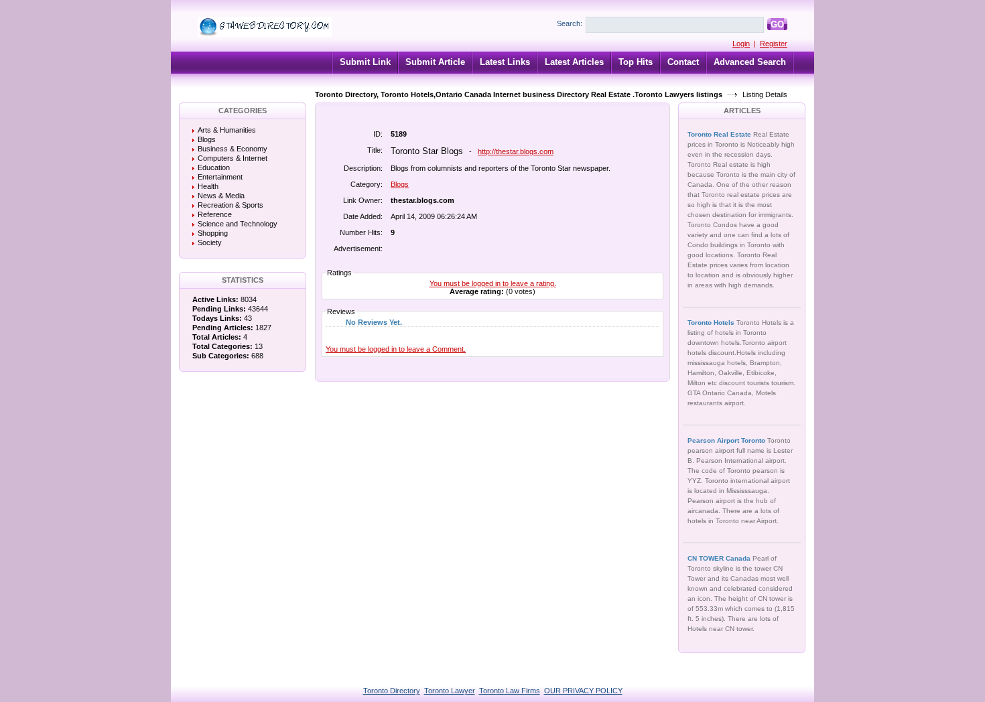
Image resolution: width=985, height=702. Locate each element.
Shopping (213, 233)
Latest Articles (574, 62)
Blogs (207, 139)
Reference (215, 214)
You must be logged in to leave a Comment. (396, 349)
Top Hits (635, 62)
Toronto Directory (391, 691)
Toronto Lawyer (449, 691)
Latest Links (505, 62)
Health (208, 186)
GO (777, 24)
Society (210, 242)
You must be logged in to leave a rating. (493, 283)
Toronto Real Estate (720, 134)
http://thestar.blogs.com (515, 151)
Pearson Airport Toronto (727, 440)
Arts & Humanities (227, 130)
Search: (569, 23)
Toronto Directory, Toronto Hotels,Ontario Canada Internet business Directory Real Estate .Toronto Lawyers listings (518, 94)
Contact (683, 62)
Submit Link (365, 62)
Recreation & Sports (230, 205)
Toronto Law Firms (509, 691)
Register (773, 44)
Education (214, 167)
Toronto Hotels (711, 322)
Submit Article (435, 62)
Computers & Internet (232, 158)
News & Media (221, 196)
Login (741, 44)
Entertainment (220, 177)
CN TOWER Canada (719, 558)
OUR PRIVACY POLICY (583, 691)
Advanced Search (750, 62)
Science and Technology (237, 224)
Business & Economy (232, 149)
